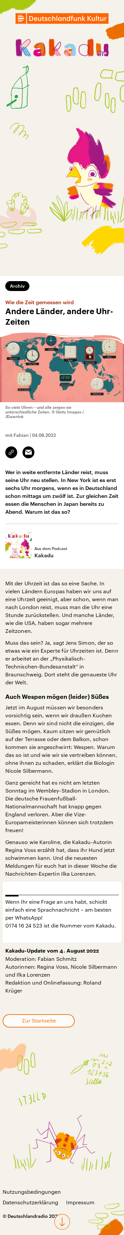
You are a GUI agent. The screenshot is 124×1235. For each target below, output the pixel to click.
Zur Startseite (39, 1020)
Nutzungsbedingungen (32, 1191)
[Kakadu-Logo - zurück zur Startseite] (62, 48)
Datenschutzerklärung (30, 1202)
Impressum (80, 1202)
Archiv (17, 286)
